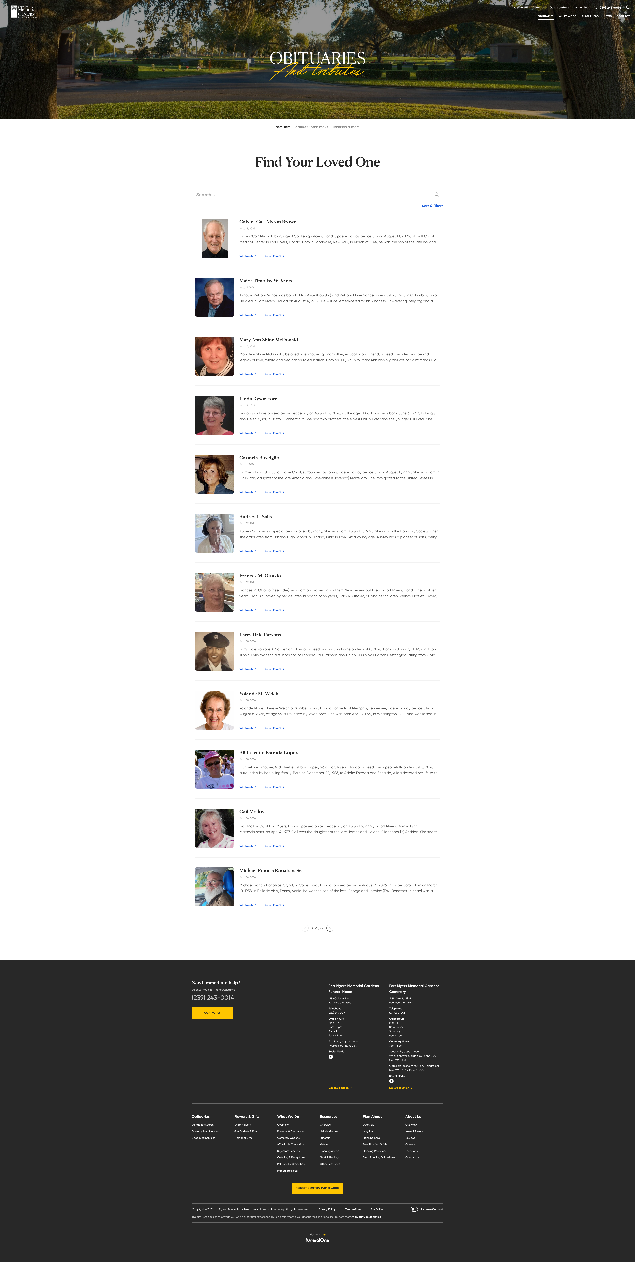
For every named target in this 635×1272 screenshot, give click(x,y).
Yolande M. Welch (258, 693)
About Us (539, 7)
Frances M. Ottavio (260, 575)
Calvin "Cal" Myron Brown (267, 222)
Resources (328, 1116)
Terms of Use (353, 1209)
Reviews (410, 1137)
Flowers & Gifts (246, 1116)
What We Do (568, 16)
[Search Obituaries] (627, 7)
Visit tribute (246, 256)
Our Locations (559, 7)
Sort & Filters (432, 206)
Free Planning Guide (375, 1144)
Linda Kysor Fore (258, 399)
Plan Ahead (590, 16)
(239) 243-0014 (213, 997)
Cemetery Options (288, 1137)
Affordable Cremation (290, 1144)
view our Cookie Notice (366, 1216)
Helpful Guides (329, 1131)
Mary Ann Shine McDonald (268, 340)
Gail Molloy (251, 811)
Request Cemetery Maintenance (317, 1188)
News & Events (414, 1131)
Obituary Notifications (311, 127)
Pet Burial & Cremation (291, 1164)
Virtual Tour (582, 7)
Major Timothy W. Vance (266, 281)
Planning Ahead (329, 1151)
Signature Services (288, 1151)
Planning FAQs (371, 1137)
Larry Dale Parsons (260, 634)
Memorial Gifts (243, 1137)
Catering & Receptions (291, 1157)
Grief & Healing (329, 1157)
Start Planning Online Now (379, 1157)
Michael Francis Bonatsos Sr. (270, 870)
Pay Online (520, 7)
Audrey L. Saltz (256, 517)
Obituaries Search (203, 1124)
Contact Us (212, 1012)
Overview (283, 1124)
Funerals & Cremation (290, 1131)
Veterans (325, 1144)
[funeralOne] (317, 1240)
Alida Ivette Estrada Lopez (268, 752)
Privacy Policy (326, 1209)
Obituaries (546, 16)
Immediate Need (287, 1170)
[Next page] (329, 928)
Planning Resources (374, 1151)
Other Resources (330, 1164)
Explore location (339, 1087)
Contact (623, 16)
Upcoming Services (346, 127)
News (608, 16)
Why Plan (368, 1131)
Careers (410, 1144)
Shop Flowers (242, 1124)
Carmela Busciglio (259, 458)
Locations (411, 1151)
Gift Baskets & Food (246, 1131)
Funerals (325, 1137)
